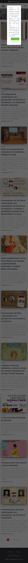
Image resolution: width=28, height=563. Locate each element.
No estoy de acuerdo (15, 41)
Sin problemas (15, 39)
